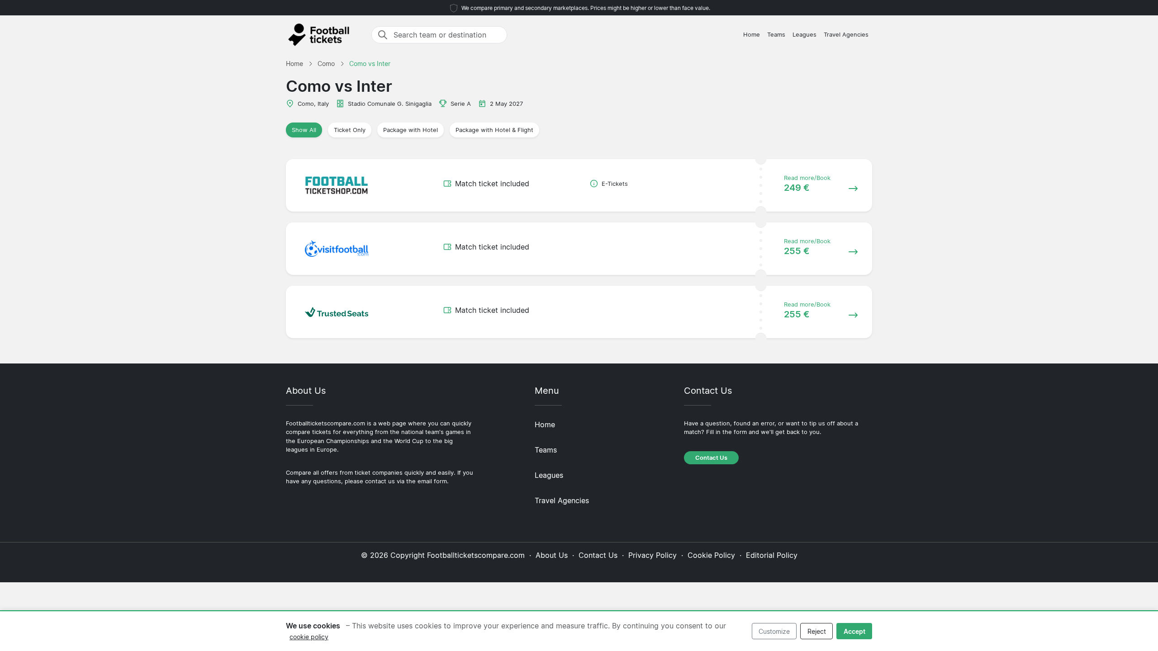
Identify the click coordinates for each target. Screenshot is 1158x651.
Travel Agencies (846, 34)
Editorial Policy (771, 555)
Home (751, 34)
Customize (774, 631)
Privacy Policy (652, 555)
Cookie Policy (711, 555)
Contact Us (711, 457)
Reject (816, 631)
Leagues (804, 34)
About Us (552, 555)
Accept (854, 631)
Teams (776, 34)
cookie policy (309, 637)
